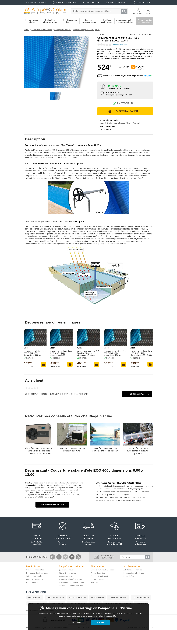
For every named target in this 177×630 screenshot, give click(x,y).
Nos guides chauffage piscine (37, 573)
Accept (100, 622)
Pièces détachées (98, 573)
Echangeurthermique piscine (89, 20)
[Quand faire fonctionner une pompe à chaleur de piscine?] (105, 434)
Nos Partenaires (131, 566)
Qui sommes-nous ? (66, 570)
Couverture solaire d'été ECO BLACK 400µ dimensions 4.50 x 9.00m (141, 353)
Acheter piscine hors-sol (132, 570)
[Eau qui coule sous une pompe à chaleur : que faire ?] (72, 434)
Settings (76, 622)
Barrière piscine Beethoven (134, 573)
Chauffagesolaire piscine (106, 20)
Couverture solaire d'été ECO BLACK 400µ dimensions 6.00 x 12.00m (34, 353)
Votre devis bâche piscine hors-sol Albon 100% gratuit (120, 123)
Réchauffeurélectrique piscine (50, 20)
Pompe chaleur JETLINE (77, 597)
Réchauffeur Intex (97, 597)
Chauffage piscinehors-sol (70, 20)
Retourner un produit (34, 579)
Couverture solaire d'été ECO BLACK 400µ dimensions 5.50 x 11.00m (115, 353)
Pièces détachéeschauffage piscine (145, 20)
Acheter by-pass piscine (55, 597)
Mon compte (137, 14)
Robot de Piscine (130, 576)
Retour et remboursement (101, 579)
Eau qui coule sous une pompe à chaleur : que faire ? (72, 449)
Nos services (97, 566)
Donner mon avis (137, 394)
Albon (100, 34)
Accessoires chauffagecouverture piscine (125, 20)
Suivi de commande (34, 576)
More (115, 616)
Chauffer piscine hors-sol (118, 597)
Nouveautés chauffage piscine (71, 585)
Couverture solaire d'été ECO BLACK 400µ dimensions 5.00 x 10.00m (61, 353)
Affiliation (94, 582)
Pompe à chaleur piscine (32, 20)
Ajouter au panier (127, 111)
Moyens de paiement (99, 576)
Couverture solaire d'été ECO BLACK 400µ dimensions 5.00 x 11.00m (88, 353)
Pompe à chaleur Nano (141, 597)
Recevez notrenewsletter (107, 557)
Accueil (26, 30)
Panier (148, 14)
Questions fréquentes (35, 570)
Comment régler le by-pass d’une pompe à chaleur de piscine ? (138, 451)
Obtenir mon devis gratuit (52, 505)
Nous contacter (32, 582)
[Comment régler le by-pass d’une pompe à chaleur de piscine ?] (138, 434)
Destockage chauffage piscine (70, 579)
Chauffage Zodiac (34, 597)
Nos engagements (66, 576)
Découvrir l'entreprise (67, 573)
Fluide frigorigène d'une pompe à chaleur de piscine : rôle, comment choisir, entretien (39, 451)
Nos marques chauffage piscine (71, 582)
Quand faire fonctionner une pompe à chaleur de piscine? (105, 449)
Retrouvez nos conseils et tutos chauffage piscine (68, 416)
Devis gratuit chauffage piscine (103, 570)
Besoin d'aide (33, 566)
